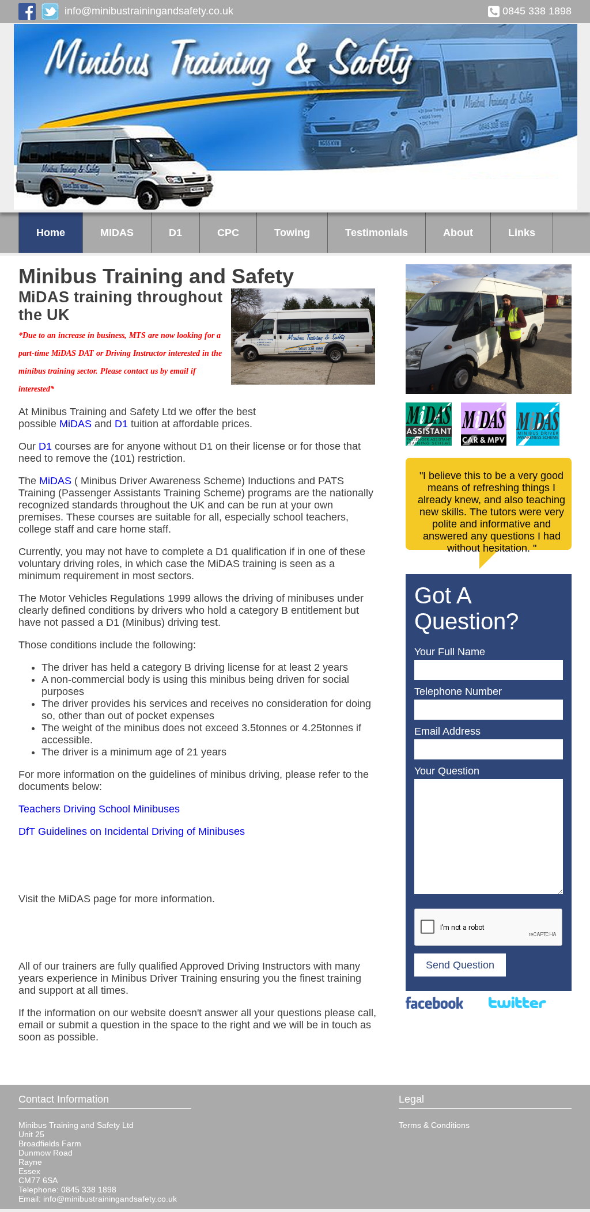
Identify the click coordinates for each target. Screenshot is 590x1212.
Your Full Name (449, 652)
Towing (292, 232)
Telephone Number (458, 691)
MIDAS (117, 232)
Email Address (447, 731)
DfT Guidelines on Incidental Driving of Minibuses (133, 831)
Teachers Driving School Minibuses (99, 809)
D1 (175, 232)
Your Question (446, 771)
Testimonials (376, 232)
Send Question (460, 965)
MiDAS (75, 424)
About (458, 232)
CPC (228, 232)
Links (521, 232)
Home (50, 232)
